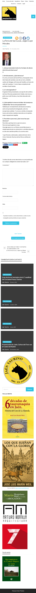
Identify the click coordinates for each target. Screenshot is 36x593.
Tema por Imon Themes (18, 591)
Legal (23, 3)
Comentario (6, 165)
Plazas (22, 1)
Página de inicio (6, 31)
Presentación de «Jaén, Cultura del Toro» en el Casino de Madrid (17, 346)
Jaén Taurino (7, 22)
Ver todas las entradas (18, 238)
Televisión (31, 1)
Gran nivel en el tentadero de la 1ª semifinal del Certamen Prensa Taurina (16, 278)
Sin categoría (15, 31)
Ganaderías (17, 1)
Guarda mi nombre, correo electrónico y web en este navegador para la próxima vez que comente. (16, 216)
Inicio (3, 1)
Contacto (19, 3)
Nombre (5, 188)
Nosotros (13, 3)
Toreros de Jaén (10, 1)
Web (4, 204)
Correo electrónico (7, 196)
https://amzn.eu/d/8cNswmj (22, 488)
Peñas (26, 1)
